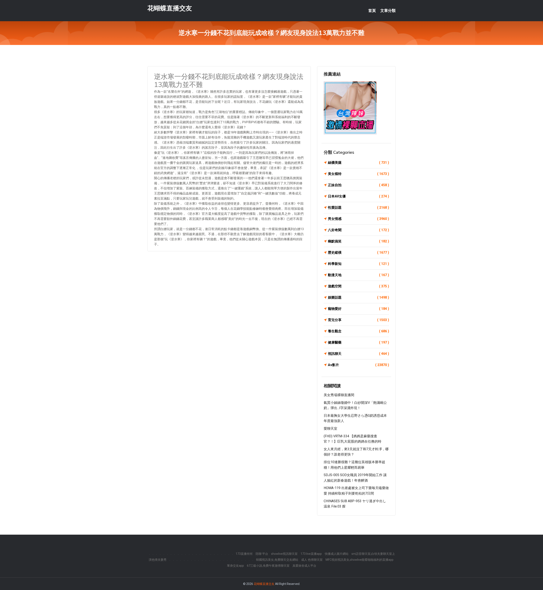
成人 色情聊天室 (312, 559)
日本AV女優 (358, 196)
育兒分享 (358, 320)
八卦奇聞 (358, 230)
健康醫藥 (358, 342)
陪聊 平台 (262, 553)
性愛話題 (358, 208)
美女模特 (358, 174)
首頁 (372, 10)
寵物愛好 (358, 309)
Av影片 (358, 365)
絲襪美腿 (358, 163)
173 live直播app (311, 553)
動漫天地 (358, 275)
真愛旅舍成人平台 (304, 565)
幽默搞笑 (358, 241)
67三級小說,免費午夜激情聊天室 (268, 565)
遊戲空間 (358, 286)
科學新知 (358, 264)
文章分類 (388, 10)
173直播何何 (244, 553)
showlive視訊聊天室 (284, 553)
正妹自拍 (358, 185)
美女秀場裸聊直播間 (339, 395)
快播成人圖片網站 (336, 553)
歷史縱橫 (358, 252)
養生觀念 (358, 331)
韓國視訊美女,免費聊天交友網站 (277, 559)
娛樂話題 (358, 297)
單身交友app (235, 565)
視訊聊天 (358, 354)
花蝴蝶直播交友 (169, 8)
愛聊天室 (330, 428)
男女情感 (358, 219)
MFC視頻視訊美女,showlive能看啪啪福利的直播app (359, 559)
